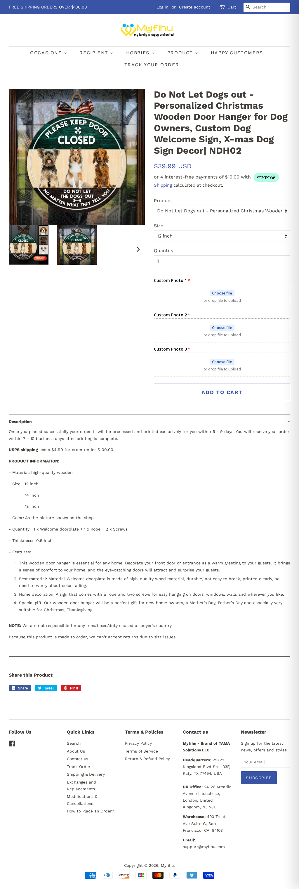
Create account (194, 7)
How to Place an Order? (90, 811)
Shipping (163, 185)
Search (74, 743)
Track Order (79, 766)
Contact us (77, 758)
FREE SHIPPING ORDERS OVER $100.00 (48, 7)
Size (158, 225)
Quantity (163, 250)
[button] (149, 421)
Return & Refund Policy (147, 758)
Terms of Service (141, 751)
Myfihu (167, 865)
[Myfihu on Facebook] (12, 744)
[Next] (137, 249)
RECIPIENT (94, 53)
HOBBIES (139, 53)
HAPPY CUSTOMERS (237, 53)
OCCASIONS (47, 53)
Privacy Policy (138, 743)
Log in (162, 7)
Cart (231, 7)
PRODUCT (181, 53)
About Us (76, 751)
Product (163, 200)
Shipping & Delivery (86, 774)
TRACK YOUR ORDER (151, 64)
